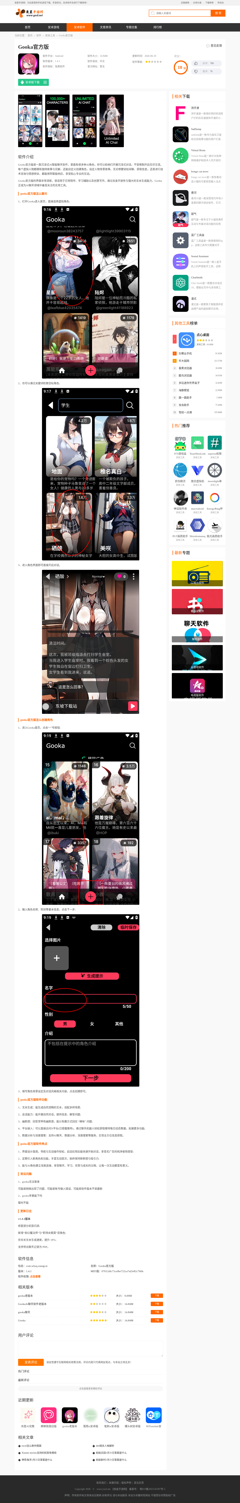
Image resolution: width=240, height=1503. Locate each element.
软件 (38, 35)
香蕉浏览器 (185, 368)
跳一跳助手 (185, 397)
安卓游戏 (53, 27)
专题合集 (131, 27)
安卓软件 (79, 27)
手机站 (220, 3)
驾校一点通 (185, 412)
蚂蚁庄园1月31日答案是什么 (111, 1452)
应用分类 (197, 3)
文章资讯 (105, 27)
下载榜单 (209, 3)
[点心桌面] (186, 340)
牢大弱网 (184, 360)
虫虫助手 (184, 405)
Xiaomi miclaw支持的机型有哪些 (39, 1452)
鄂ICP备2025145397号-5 (152, 1489)
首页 (27, 27)
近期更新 (185, 3)
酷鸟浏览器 (185, 375)
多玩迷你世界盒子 (189, 383)
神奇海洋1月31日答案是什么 (37, 1460)
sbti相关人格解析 (105, 1445)
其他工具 (50, 35)
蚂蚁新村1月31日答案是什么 (111, 1460)
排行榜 (157, 27)
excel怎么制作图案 (31, 1445)
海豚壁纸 (184, 390)
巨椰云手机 (185, 353)
